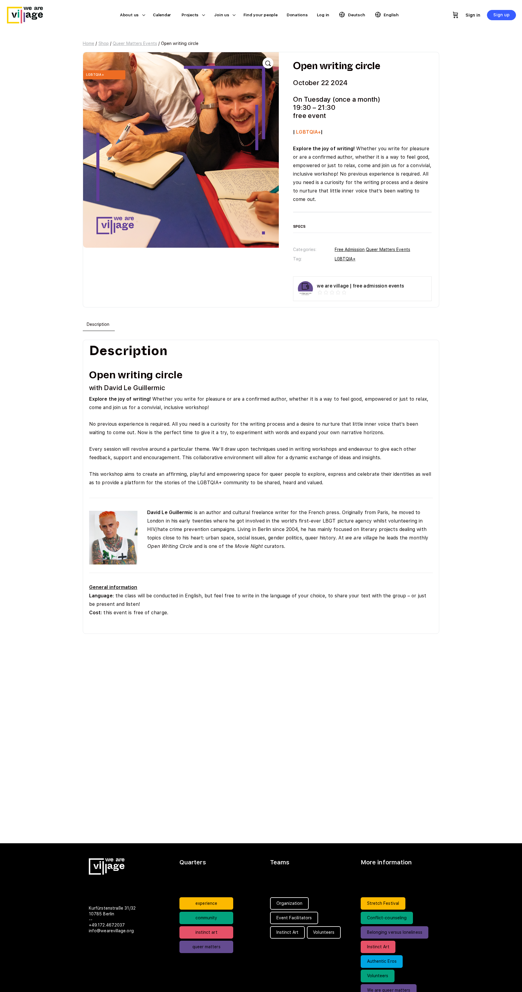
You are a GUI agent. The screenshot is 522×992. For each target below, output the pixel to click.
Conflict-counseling (387, 917)
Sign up (501, 14)
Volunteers (377, 975)
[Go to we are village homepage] (28, 14)
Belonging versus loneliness (394, 932)
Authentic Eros (382, 961)
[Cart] (455, 15)
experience (206, 903)
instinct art (206, 932)
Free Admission (350, 249)
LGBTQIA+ (345, 258)
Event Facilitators (294, 917)
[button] (268, 63)
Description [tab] (98, 324)
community (206, 917)
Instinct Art (378, 946)
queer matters (206, 946)
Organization (289, 903)
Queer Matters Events (135, 43)
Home (88, 43)
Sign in (473, 15)
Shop (103, 43)
